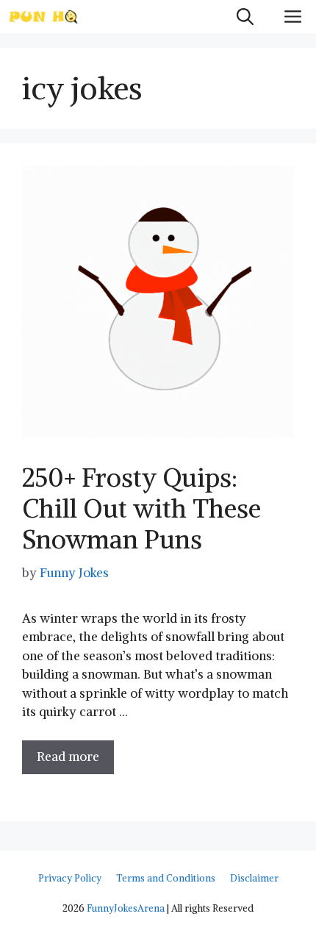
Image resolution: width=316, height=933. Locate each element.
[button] (245, 16)
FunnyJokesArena (126, 908)
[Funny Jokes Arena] (43, 16)
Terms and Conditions (165, 878)
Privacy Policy (69, 878)
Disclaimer (254, 878)
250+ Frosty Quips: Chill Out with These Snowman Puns (141, 508)
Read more (68, 756)
